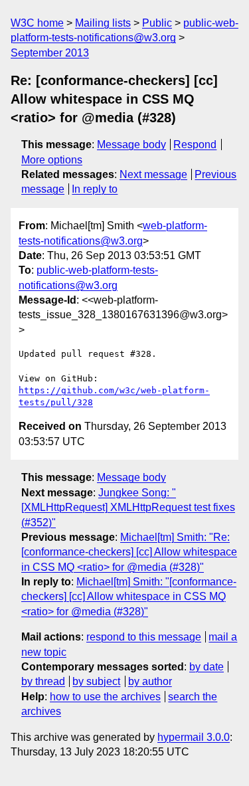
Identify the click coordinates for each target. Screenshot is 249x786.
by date (206, 666)
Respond (194, 144)
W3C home (37, 23)
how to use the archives (105, 696)
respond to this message (143, 636)
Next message (153, 174)
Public (157, 23)
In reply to (95, 189)
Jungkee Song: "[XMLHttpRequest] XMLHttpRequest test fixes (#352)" (128, 507)
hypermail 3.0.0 (193, 737)
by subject (96, 681)
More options (51, 159)
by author (150, 681)
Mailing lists (103, 23)
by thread (43, 681)
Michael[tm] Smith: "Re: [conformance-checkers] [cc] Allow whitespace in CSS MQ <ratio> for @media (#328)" (129, 552)
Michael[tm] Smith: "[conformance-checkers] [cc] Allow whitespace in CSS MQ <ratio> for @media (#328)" (128, 596)
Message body (131, 144)
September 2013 (50, 52)
